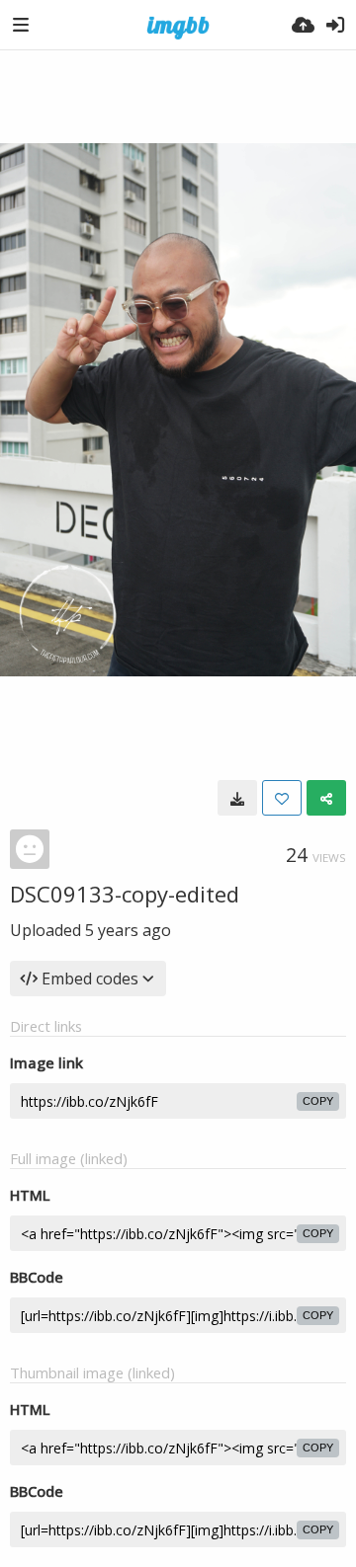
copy (318, 1101)
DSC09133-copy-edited (124, 893)
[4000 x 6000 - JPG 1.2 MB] (237, 798)
